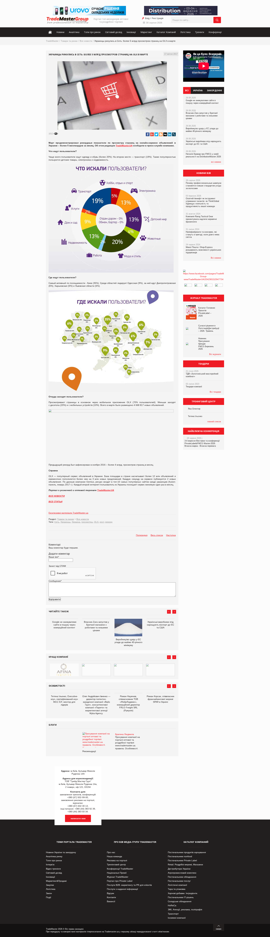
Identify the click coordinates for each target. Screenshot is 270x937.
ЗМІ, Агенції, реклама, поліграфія (185, 909)
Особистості (57, 685)
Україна (198, 90)
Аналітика (74, 32)
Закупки (50, 885)
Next (174, 612)
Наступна (171, 535)
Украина (76, 522)
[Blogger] (161, 134)
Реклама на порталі (117, 860)
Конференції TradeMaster (120, 868)
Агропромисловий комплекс (182, 873)
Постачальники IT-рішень (181, 897)
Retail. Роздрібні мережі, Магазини (185, 864)
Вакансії (111, 901)
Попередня (142, 535)
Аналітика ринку (54, 856)
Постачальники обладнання (182, 877)
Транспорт (173, 913)
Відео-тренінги (53, 868)
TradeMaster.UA (124, 145)
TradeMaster (52, 41)
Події (48, 897)
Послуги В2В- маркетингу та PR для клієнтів (129, 885)
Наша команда (114, 856)
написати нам (78, 818)
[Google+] (152, 134)
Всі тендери (215, 392)
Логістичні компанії (177, 885)
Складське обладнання (179, 901)
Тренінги (199, 32)
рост (102, 522)
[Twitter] (156, 134)
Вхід (147, 18)
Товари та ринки (69, 41)
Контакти (111, 897)
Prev (169, 612)
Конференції (215, 32)
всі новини (216, 162)
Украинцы (65, 522)
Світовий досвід (113, 32)
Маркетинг (146, 32)
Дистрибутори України (179, 868)
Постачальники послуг (179, 881)
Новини (60, 32)
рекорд (108, 522)
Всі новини (216, 258)
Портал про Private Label (119, 881)
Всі (187, 90)
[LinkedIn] (169, 134)
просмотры (87, 522)
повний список (214, 421)
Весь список (157, 535)
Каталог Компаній (166, 32)
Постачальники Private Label (182, 860)
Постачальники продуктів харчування (187, 852)
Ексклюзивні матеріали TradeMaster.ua (68, 513)
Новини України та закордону (61, 852)
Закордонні (214, 90)
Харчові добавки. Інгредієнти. (183, 893)
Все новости (86, 41)
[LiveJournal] (174, 134)
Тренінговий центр (116, 864)
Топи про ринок (92, 32)
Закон (49, 893)
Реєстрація (157, 18)
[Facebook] (148, 134)
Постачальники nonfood (180, 856)
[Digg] (165, 134)
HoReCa (172, 905)
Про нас (111, 852)
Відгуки (110, 893)
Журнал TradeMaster (117, 877)
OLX (96, 522)
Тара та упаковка (176, 889)
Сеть (56, 522)
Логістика (185, 32)
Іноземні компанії (177, 918)
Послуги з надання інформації (122, 889)
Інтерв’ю (50, 864)
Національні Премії (117, 873)
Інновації (131, 32)
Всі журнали (215, 354)
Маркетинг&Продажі (56, 881)
